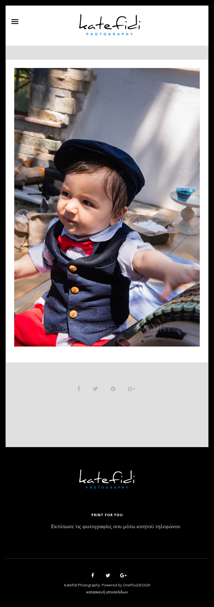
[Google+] (121, 576)
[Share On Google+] (132, 389)
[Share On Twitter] (96, 389)
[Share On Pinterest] (114, 389)
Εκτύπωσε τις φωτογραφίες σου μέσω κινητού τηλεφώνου (115, 526)
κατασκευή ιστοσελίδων (107, 591)
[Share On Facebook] (79, 389)
